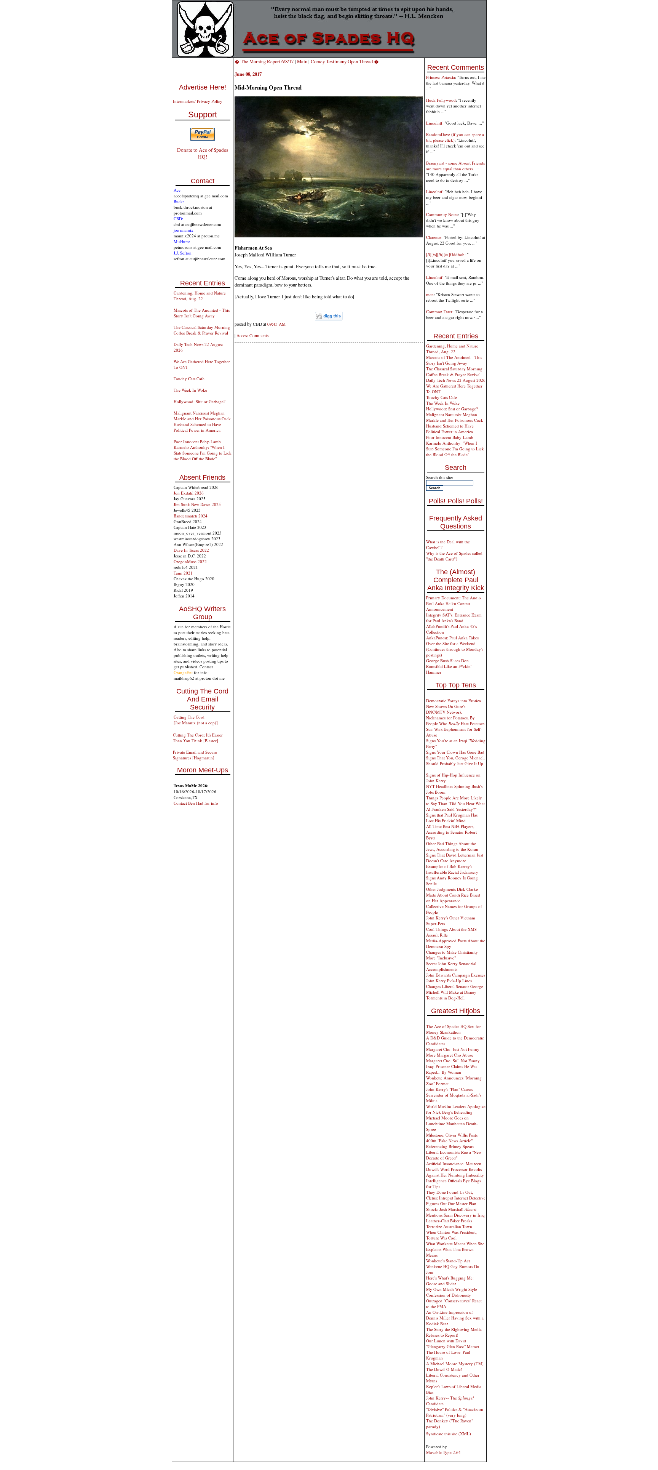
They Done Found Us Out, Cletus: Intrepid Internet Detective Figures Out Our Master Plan (456, 1197)
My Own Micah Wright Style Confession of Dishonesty (451, 1292)
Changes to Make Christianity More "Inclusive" (452, 955)
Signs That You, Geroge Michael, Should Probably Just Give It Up (455, 760)
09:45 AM (276, 324)
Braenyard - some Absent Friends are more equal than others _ (455, 165)
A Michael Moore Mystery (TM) (455, 1363)
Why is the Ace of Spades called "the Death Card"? (454, 556)
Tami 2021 (183, 573)
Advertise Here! (202, 87)
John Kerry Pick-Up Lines (449, 980)
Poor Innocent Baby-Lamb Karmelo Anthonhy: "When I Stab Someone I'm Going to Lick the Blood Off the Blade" (203, 450)
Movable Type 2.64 (443, 1452)
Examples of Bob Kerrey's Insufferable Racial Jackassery (452, 869)
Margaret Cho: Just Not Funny (452, 1049)
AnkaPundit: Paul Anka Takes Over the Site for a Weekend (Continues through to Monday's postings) (454, 646)
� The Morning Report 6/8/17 (264, 61)
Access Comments (252, 335)
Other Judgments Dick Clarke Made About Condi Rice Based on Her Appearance (453, 894)
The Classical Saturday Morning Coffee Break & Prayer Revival (202, 330)
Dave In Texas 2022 (191, 550)
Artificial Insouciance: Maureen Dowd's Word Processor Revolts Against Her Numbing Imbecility (455, 1169)
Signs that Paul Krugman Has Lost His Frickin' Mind (452, 817)
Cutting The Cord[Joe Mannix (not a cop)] (196, 719)
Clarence (433, 237)
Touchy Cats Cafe (189, 378)
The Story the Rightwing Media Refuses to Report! (454, 1332)
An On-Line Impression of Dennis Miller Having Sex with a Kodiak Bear (455, 1317)
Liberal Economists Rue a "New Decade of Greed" (454, 1155)
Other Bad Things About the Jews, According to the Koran (452, 846)
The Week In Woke (190, 390)
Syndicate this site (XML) (448, 1433)
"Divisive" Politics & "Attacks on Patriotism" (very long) (454, 1412)
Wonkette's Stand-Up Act (448, 1260)
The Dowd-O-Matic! (444, 1369)
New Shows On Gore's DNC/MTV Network (445, 709)
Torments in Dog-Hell (445, 998)
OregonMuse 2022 (190, 561)
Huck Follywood (441, 100)
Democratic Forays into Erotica (453, 700)
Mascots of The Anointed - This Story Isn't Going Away (202, 313)
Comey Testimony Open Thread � (345, 61)
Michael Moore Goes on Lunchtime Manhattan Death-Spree (452, 1123)
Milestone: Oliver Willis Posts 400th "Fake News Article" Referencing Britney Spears (452, 1140)
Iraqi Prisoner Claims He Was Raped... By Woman (451, 1069)
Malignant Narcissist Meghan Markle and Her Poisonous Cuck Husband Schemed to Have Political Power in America (202, 421)
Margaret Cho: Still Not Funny (453, 1060)
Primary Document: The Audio (453, 597)
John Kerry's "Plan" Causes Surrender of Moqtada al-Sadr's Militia (453, 1094)
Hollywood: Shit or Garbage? (199, 401)
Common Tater (439, 311)
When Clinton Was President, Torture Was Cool (451, 1235)
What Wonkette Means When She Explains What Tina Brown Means (455, 1249)
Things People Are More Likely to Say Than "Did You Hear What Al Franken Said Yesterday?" (455, 803)
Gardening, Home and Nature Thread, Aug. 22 (200, 295)
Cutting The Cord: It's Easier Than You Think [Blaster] (198, 737)
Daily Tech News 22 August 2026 (456, 380)
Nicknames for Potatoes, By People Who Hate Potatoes (455, 720)
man (430, 294)
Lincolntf (434, 123)
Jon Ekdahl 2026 (189, 493)
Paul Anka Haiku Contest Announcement (448, 606)
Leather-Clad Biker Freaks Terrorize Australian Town (449, 1223)
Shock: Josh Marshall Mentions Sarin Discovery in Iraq (455, 1212)
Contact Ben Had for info (196, 803)
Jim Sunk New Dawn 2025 (197, 504)
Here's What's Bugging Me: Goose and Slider (450, 1280)
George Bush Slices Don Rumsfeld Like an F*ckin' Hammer (448, 666)
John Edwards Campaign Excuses (455, 975)
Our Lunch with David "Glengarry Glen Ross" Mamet (452, 1343)
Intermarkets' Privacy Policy (197, 101)
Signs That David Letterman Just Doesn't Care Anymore (454, 857)
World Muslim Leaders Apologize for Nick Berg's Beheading (456, 1109)
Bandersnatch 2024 (191, 516)
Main (302, 61)
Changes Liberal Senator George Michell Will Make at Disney (454, 989)
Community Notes (442, 214)
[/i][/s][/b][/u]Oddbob (445, 254)
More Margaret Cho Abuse (449, 1055)
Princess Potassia (440, 77)
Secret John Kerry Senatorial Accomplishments (451, 966)
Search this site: (439, 477)
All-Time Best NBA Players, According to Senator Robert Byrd (451, 832)
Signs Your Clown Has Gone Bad (455, 752)
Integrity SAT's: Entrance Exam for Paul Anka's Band (454, 617)
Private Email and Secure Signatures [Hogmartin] (195, 755)
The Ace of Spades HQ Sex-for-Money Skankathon (454, 1029)
